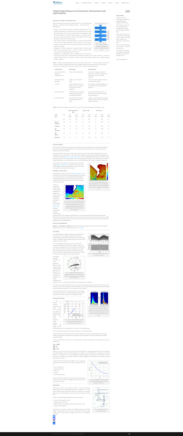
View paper (81, 227)
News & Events (125, 3)
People (110, 3)
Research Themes (86, 3)
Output (103, 3)
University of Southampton (77, 434)
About (77, 3)
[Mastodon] (81, 419)
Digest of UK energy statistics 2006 (72, 156)
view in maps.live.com (78, 173)
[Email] (81, 421)
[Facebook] (81, 416)
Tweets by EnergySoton (121, 59)
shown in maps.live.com (62, 164)
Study (116, 3)
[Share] (81, 423)
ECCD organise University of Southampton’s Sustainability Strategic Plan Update (122, 52)
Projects (96, 3)
